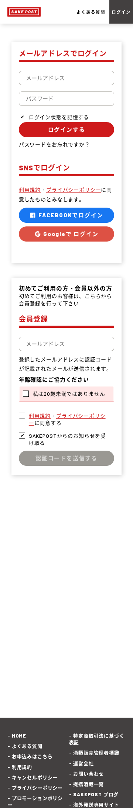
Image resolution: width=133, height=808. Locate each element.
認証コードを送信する (66, 458)
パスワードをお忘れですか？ (54, 144)
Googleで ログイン (69, 233)
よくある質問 (90, 11)
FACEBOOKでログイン (70, 215)
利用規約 (30, 190)
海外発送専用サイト (96, 805)
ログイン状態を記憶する (59, 117)
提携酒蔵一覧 (88, 784)
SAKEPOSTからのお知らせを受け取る (67, 439)
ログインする (66, 129)
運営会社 (83, 763)
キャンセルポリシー (35, 777)
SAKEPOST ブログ (96, 794)
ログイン (121, 11)
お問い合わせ (88, 774)
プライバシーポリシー (73, 190)
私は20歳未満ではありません (69, 394)
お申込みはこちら (32, 756)
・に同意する (67, 419)
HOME (19, 736)
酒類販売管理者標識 (96, 753)
